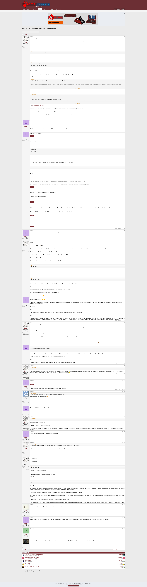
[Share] (123, 36)
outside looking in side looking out (26, 48)
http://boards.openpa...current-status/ (36, 117)
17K (39, 567)
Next (26, 34)
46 (37, 567)
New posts (23, 10)
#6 (124, 297)
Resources (51, 9)
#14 (124, 431)
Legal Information (58, 9)
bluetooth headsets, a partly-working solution (34, 554)
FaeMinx (24, 30)
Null (122, 555)
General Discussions (34, 567)
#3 (124, 131)
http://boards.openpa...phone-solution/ (38, 381)
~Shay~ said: (33, 94)
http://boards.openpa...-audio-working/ (38, 105)
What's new (45, 9)
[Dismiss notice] (124, 13)
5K (38, 555)
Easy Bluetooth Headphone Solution (32, 566)
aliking (26, 561)
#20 (124, 539)
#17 (124, 504)
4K (36, 558)
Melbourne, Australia (26, 515)
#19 (124, 528)
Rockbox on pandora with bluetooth (32, 557)
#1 (124, 36)
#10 (124, 380)
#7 (124, 322)
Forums (40, 9)
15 (35, 561)
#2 (124, 120)
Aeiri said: (32, 79)
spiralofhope (26, 555)
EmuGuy (121, 561)
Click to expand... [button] (77, 88)
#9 (124, 365)
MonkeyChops (27, 564)
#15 (124, 442)
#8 (124, 345)
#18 (124, 517)
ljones (26, 558)
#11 (124, 391)
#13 (124, 416)
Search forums (28, 10)
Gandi (122, 567)
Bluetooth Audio (28, 560)
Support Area (35, 555)
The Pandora (34, 9)
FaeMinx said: (33, 346)
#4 (124, 230)
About (24, 9)
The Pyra (27, 9)
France (28, 402)
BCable (26, 567)
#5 (124, 241)
